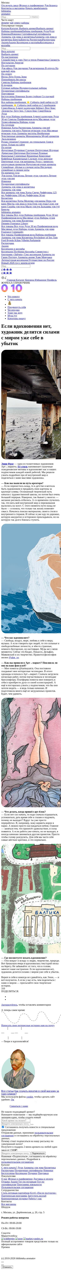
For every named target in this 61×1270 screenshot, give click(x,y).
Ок (12, 1099)
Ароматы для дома (34, 1167)
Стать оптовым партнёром (15, 1193)
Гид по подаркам (27, 1181)
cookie (29, 1096)
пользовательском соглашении (17, 1162)
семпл (17, 22)
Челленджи (14, 310)
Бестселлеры (8, 1173)
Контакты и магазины (13, 8)
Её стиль (23, 466)
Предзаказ (43, 1173)
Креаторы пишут (17, 318)
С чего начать (15, 299)
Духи (20, 1167)
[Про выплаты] (10, 304)
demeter (5, 22)
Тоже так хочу (15, 312)
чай (11, 22)
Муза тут (12, 315)
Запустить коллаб (37, 1195)
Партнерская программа (14, 1195)
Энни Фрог (7, 463)
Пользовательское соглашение (17, 1187)
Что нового (14, 296)
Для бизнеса (50, 5)
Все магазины (8, 1204)
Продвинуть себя (17, 307)
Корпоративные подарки (14, 1198)
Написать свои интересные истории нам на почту (28, 1025)
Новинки (48, 1170)
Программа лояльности (29, 1184)
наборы (25, 22)
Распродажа (7, 1170)
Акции (14, 1181)
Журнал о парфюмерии (31, 5)
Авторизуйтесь (9, 1004)
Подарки (32, 1173)
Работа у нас (35, 1198)
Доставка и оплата (43, 1179)
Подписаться (38, 1153)
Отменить (7, 1267)
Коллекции (21, 1173)
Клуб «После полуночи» (43, 1193)
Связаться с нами (19, 1106)
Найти (35, 17)
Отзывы (5, 1181)
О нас (4, 1179)
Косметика (50, 1167)
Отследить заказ (9, 5)
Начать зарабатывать (36, 8)
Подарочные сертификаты (29, 1170)
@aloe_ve (14, 657)
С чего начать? (9, 1167)
